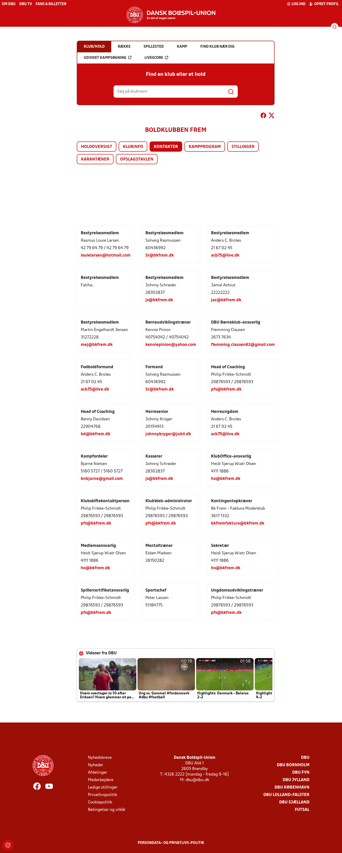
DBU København (292, 787)
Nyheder (95, 765)
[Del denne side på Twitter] (271, 116)
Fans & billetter (51, 4)
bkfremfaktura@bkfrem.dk (237, 523)
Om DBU (9, 4)
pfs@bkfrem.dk (226, 389)
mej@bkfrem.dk (97, 345)
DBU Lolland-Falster (286, 795)
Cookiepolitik (100, 802)
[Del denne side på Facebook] (263, 116)
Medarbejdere (100, 780)
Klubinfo (133, 147)
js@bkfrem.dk (159, 300)
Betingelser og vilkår (107, 810)
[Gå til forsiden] (171, 15)
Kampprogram (205, 147)
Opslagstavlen (136, 159)
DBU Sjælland (294, 802)
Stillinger (243, 147)
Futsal (302, 810)
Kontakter (166, 147)
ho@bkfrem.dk (225, 479)
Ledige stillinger (102, 787)
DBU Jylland (296, 780)
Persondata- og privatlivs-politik (171, 843)
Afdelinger (97, 773)
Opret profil (326, 4)
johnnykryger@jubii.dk (168, 434)
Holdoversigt (96, 147)
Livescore (153, 58)
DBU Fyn (300, 773)
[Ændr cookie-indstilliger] (7, 845)
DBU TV (25, 4)
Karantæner (95, 159)
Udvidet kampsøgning (105, 58)
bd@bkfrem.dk (95, 434)
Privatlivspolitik (102, 795)
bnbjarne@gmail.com (102, 479)
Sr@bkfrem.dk (159, 256)
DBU (305, 758)
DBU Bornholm (293, 765)
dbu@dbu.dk (197, 780)
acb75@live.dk (225, 256)
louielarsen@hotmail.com (106, 256)
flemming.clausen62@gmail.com (243, 345)
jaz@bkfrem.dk (226, 300)
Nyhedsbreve (100, 758)
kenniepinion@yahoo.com (170, 345)
